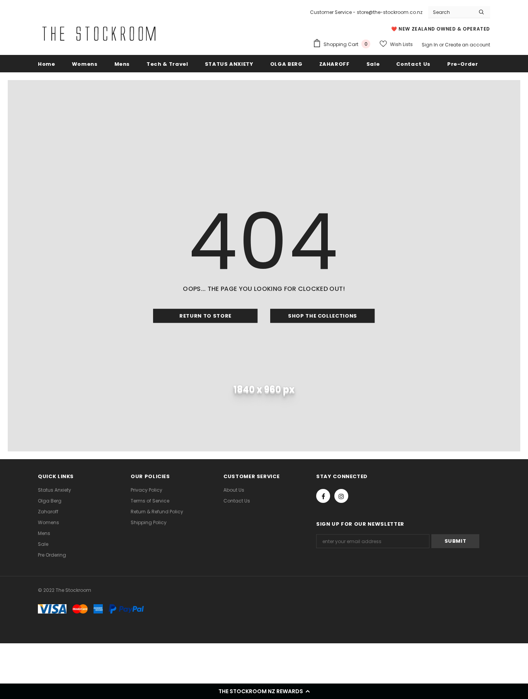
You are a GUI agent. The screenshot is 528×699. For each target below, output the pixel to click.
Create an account (467, 44)
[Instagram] (341, 496)
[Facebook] (323, 496)
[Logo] (99, 33)
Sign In (430, 44)
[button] (264, 691)
